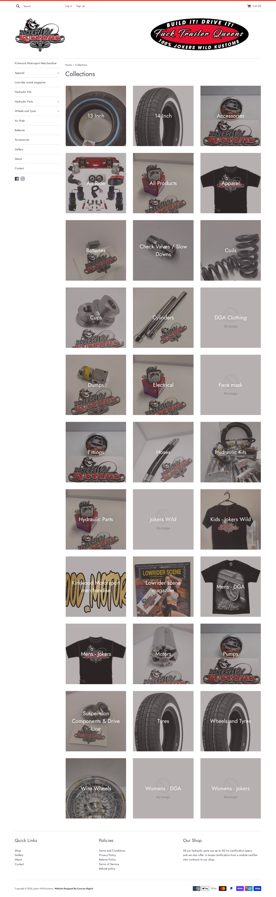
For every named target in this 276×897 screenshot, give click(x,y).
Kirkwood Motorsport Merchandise (35, 63)
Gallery (19, 149)
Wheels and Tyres (37, 111)
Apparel (37, 73)
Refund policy (107, 869)
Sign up (80, 6)
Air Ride (20, 121)
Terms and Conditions (112, 851)
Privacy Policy (107, 855)
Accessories (22, 140)
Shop (18, 851)
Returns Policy (107, 859)
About (18, 159)
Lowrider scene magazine (30, 82)
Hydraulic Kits (23, 92)
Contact (19, 168)
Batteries (20, 130)
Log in (68, 6)
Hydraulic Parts (37, 101)
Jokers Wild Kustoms (43, 888)
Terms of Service (109, 864)
